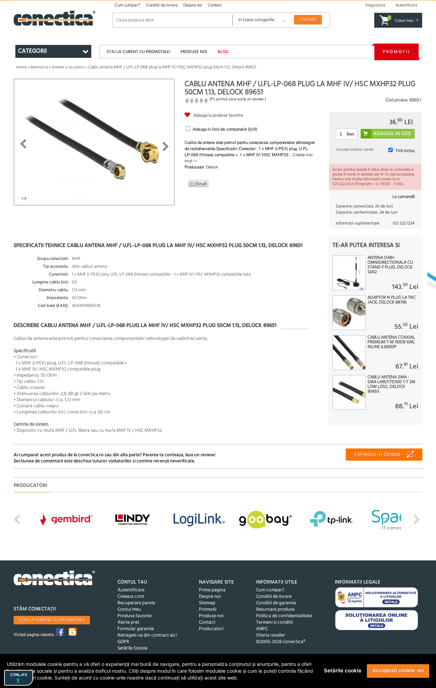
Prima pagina (212, 590)
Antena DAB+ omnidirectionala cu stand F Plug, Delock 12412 (390, 265)
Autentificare (131, 590)
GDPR (123, 642)
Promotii (396, 51)
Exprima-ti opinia (377, 455)
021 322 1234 (404, 223)
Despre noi (192, 5)
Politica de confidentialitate (284, 616)
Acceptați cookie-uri (398, 670)
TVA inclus (405, 150)
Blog (223, 51)
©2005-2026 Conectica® (280, 642)
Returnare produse (275, 609)
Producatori (211, 629)
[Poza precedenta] (23, 144)
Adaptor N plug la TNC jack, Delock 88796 (392, 300)
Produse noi (194, 51)
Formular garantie (136, 629)
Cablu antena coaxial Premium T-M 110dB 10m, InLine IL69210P (391, 342)
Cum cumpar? (127, 5)
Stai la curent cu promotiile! (138, 51)
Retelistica (39, 67)
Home (21, 67)
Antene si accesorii (68, 67)
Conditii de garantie (276, 603)
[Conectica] (54, 579)
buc (351, 133)
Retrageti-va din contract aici (147, 635)
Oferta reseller (270, 635)
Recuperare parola (136, 603)
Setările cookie (342, 670)
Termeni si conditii (274, 622)
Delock (212, 167)
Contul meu (129, 609)
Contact (214, 5)
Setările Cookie (132, 648)
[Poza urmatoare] (166, 146)
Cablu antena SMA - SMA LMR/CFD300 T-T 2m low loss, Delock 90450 (391, 384)
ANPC (262, 629)
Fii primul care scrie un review (237, 99)
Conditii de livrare (161, 5)
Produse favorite (135, 616)
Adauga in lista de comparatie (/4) (224, 129)
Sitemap (207, 603)
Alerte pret (128, 622)
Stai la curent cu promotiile (52, 620)
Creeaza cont (131, 597)
